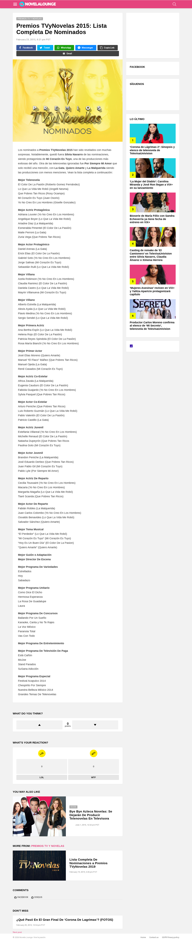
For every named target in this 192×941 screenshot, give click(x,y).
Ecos (73, 807)
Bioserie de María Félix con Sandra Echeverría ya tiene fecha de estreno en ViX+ (152, 219)
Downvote (95, 724)
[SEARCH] (174, 4)
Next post (17, 932)
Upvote (39, 724)
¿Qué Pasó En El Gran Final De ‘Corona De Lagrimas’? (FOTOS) (64, 919)
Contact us (154, 937)
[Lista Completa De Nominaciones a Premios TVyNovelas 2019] (39, 865)
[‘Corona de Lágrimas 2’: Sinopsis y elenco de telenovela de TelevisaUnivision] (153, 133)
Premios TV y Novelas (47, 845)
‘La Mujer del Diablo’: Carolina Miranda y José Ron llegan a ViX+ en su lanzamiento (151, 184)
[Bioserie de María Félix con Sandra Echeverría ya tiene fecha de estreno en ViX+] (153, 202)
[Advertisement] (152, 35)
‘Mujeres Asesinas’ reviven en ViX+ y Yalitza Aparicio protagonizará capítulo (152, 291)
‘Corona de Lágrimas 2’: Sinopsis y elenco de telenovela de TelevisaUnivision (152, 150)
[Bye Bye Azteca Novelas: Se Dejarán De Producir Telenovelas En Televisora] (39, 816)
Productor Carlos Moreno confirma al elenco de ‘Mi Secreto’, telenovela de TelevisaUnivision (152, 325)
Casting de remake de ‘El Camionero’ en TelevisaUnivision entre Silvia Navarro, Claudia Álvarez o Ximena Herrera (151, 255)
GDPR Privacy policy (170, 937)
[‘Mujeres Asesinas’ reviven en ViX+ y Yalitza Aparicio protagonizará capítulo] (153, 274)
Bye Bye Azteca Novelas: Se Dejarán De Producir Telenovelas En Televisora (90, 815)
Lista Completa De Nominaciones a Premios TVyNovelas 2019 (88, 863)
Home (143, 937)
